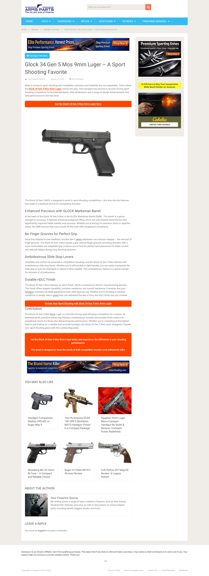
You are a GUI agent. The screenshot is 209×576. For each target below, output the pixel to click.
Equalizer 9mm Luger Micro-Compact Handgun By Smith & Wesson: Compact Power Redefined (113, 424)
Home (29, 21)
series (79, 239)
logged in (42, 530)
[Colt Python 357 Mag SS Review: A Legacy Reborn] (115, 452)
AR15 (45, 21)
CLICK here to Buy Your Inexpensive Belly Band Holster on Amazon (159, 85)
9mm (52, 314)
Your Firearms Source (36, 79)
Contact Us (152, 570)
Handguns (64, 21)
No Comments (78, 79)
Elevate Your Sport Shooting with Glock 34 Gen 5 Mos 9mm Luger (78, 303)
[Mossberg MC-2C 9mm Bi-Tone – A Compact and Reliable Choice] (41, 452)
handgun (29, 291)
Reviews (127, 21)
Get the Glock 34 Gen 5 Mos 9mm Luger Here (78, 104)
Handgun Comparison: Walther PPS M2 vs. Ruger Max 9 (40, 421)
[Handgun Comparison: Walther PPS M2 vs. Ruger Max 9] (41, 400)
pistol (56, 295)
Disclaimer (183, 570)
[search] (148, 7)
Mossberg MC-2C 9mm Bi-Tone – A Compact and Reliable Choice (41, 473)
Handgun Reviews (51, 29)
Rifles (85, 21)
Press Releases (168, 570)
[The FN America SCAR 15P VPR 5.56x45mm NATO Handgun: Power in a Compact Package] (78, 400)
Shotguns (106, 21)
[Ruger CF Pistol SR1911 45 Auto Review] (78, 452)
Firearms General (155, 21)
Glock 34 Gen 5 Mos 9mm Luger (45, 88)
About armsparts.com (134, 570)
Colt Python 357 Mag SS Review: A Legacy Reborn (114, 473)
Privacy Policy (114, 570)
